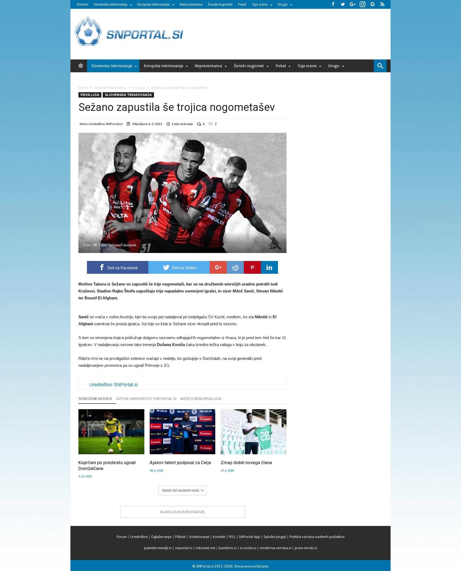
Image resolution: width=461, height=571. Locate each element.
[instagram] (362, 4)
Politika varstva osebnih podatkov (317, 536)
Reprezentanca (191, 4)
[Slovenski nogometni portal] (129, 17)
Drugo (283, 4)
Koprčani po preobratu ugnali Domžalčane (107, 465)
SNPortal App (249, 536)
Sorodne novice (95, 398)
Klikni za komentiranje (182, 512)
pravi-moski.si (306, 547)
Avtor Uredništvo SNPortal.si (146, 398)
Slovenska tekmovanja (110, 4)
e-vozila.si (248, 547)
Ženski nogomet (220, 4)
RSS (232, 536)
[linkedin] (269, 267)
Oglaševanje (161, 536)
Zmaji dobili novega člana (246, 462)
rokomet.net (205, 547)
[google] (218, 267)
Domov (82, 4)
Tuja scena (260, 4)
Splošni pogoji (275, 536)
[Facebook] (333, 4)
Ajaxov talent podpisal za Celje (180, 462)
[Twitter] (343, 4)
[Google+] (352, 4)
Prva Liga (138, 88)
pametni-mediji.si (158, 547)
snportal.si (183, 547)
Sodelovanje (199, 536)
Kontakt (219, 536)
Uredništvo (139, 536)
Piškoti (180, 536)
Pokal (242, 4)
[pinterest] (252, 267)
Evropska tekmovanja (153, 4)
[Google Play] (372, 4)
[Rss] (382, 4)
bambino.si (228, 547)
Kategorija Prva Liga (200, 398)
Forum (122, 536)
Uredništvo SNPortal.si (105, 124)
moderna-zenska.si (275, 547)
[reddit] (235, 267)
